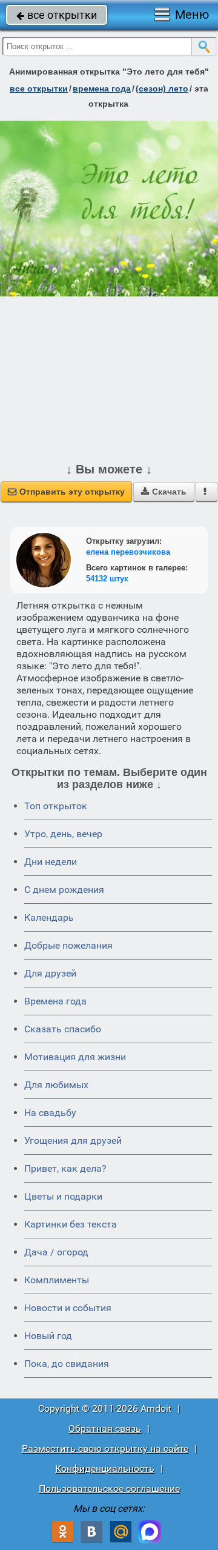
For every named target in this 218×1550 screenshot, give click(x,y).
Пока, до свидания (66, 1363)
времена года (102, 88)
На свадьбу (50, 1112)
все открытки (56, 14)
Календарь (49, 917)
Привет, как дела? (65, 1168)
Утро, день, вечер (63, 834)
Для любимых (56, 1085)
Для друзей (50, 973)
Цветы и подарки (63, 1196)
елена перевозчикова (128, 551)
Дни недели (50, 861)
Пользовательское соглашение (109, 1488)
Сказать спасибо (62, 1029)
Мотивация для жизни (75, 1057)
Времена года (55, 1001)
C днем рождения (64, 889)
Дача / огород (56, 1252)
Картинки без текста (70, 1224)
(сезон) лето (162, 88)
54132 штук (107, 578)
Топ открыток (55, 806)
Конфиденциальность (104, 1468)
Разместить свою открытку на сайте (105, 1448)
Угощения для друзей (73, 1140)
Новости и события (67, 1308)
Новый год (48, 1335)
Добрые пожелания (68, 945)
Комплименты (56, 1280)
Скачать (164, 491)
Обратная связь (104, 1428)
